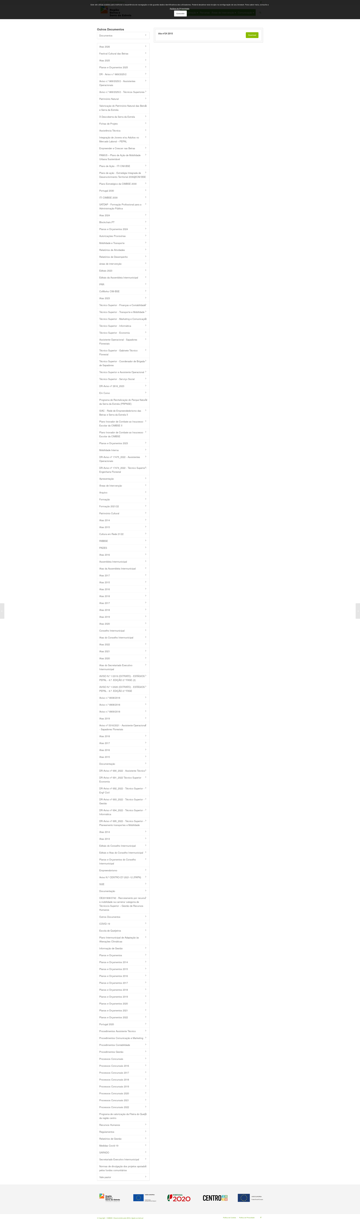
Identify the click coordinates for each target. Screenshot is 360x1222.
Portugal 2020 (106, 1024)
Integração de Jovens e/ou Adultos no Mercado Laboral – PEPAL (119, 139)
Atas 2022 (104, 644)
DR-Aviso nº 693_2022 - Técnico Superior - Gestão (121, 801)
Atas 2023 (104, 298)
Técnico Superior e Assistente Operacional (121, 372)
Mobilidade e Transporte (111, 243)
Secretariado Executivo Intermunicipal (119, 1159)
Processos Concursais (111, 1059)
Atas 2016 (104, 554)
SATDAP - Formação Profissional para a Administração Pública (120, 206)
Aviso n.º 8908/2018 (109, 704)
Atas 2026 (104, 46)
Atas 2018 (104, 596)
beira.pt (140, 1218)
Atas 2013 (104, 838)
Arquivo (103, 492)
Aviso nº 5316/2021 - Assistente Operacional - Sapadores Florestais (122, 727)
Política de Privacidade (179, 8)
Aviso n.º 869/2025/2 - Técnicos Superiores (122, 92)
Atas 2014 (104, 520)
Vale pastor (105, 1177)
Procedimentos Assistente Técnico (117, 1031)
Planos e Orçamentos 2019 (113, 996)
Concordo (180, 13)
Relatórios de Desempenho (113, 256)
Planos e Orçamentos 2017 (113, 982)
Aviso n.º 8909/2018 (109, 711)
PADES (103, 547)
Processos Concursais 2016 (114, 1065)
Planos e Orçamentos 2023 (113, 443)
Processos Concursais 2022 (114, 1107)
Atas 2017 (104, 575)
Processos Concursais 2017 (114, 1072)
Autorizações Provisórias (112, 236)
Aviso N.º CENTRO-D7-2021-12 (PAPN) (120, 877)
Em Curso (104, 393)
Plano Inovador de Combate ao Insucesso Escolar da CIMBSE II (121, 423)
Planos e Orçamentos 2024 (113, 229)
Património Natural (109, 99)
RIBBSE (103, 541)
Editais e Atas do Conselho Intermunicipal (121, 852)
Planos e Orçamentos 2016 (113, 976)
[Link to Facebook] (261, 1217)
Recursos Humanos (109, 1125)
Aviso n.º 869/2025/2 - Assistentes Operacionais (117, 83)
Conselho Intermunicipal (112, 630)
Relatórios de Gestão (110, 1138)
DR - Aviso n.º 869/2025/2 (112, 74)
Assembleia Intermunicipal (113, 561)
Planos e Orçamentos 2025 (113, 67)
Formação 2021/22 (109, 506)
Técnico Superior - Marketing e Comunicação (123, 319)
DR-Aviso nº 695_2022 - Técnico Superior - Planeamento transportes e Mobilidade (121, 823)
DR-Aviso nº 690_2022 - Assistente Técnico (122, 770)
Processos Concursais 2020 (114, 1093)
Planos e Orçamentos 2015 (113, 969)
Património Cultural (109, 513)
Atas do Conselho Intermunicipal (116, 637)
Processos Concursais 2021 (114, 1100)
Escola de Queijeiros (110, 930)
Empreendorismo (108, 870)
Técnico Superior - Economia (114, 332)
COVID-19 (104, 923)
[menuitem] (230, 1217)
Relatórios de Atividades (112, 250)
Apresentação (106, 478)
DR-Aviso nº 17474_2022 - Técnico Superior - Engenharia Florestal (123, 469)
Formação (104, 499)
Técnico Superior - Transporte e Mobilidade (121, 312)
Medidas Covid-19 (108, 1145)
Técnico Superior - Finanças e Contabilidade (122, 305)
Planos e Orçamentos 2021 (113, 1010)
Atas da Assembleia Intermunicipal (117, 568)
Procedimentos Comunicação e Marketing (121, 1038)
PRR (101, 284)
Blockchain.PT (106, 222)
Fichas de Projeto (108, 123)
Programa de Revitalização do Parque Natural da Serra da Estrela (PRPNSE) (123, 401)
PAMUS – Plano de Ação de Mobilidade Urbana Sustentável (119, 157)
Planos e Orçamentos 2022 (113, 1017)
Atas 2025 (104, 60)
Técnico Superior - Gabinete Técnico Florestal (118, 352)
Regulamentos (106, 1131)
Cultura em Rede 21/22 (111, 534)
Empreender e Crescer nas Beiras (117, 148)
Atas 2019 (104, 616)
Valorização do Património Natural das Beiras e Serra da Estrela (123, 107)
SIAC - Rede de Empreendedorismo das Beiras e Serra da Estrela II (120, 412)
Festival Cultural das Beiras (113, 53)
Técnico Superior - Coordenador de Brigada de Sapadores (122, 363)
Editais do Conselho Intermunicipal (117, 845)
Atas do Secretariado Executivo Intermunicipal (115, 667)
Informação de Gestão (111, 948)
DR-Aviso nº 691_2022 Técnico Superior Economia (120, 779)
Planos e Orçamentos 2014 (113, 962)
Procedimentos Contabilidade (114, 1045)
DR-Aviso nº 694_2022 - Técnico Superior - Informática (121, 812)
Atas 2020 (104, 623)
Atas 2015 (104, 527)
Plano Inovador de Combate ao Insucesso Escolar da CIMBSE (121, 434)
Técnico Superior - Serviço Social (117, 379)
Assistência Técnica (109, 130)
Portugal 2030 (106, 190)
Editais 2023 (105, 270)
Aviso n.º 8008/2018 (109, 697)
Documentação (107, 763)
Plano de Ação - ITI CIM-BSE (114, 166)
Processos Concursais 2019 (114, 1086)
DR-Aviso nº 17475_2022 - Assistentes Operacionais (119, 459)
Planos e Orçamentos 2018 (113, 989)
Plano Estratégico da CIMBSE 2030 (118, 183)
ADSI (128, 1218)
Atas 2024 (104, 215)
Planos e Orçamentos (110, 955)
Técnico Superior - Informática (115, 325)
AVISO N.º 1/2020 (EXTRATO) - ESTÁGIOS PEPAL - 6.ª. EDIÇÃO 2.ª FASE (122, 689)
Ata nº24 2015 (165, 33)
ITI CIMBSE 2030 (108, 197)
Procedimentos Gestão (111, 1051)
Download (252, 35)
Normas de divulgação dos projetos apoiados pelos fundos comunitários (123, 1168)
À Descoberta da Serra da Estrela (117, 116)
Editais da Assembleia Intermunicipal (118, 277)
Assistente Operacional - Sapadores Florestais (118, 341)
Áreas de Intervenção (110, 485)
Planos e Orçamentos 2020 (113, 1003)
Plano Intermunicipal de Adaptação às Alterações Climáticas (119, 939)
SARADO (104, 1152)
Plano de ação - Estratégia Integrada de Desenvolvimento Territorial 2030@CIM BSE (122, 175)
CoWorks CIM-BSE (109, 291)
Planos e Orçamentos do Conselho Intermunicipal (117, 861)
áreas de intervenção (110, 263)
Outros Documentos (109, 916)
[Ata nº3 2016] (2, 611)
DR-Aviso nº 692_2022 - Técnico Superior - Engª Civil (121, 790)
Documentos (105, 35)
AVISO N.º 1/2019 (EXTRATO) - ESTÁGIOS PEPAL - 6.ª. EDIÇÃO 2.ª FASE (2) (122, 678)
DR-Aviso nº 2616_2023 (111, 386)
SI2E (101, 884)
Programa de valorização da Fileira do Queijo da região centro (123, 1116)
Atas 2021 (104, 651)
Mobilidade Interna (109, 450)
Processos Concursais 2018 (114, 1079)
